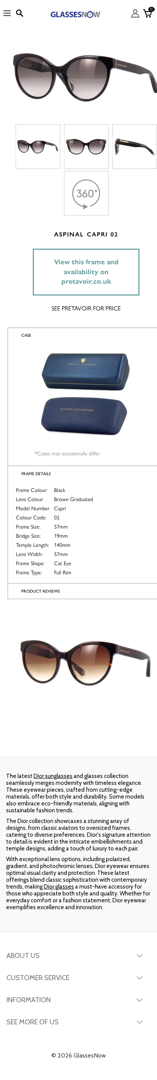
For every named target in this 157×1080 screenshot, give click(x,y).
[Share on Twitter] (77, 741)
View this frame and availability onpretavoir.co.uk (86, 272)
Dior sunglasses (53, 776)
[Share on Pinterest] (130, 741)
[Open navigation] (7, 14)
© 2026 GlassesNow (78, 1055)
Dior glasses (59, 886)
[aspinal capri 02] (38, 146)
